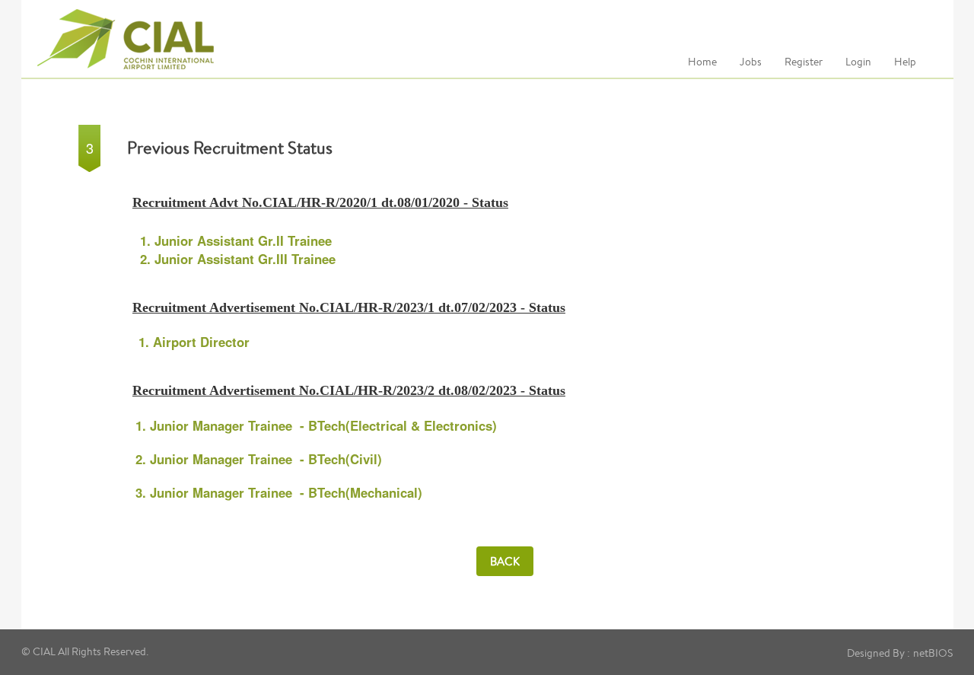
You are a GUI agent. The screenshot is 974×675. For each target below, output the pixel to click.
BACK (505, 561)
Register (804, 61)
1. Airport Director (194, 342)
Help (905, 61)
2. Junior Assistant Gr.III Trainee (238, 259)
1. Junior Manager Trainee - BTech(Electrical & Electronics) (316, 425)
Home (702, 61)
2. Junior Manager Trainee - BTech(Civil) (258, 459)
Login (858, 61)
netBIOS (933, 653)
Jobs (751, 61)
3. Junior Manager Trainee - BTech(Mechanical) (278, 492)
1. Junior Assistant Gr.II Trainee (236, 240)
